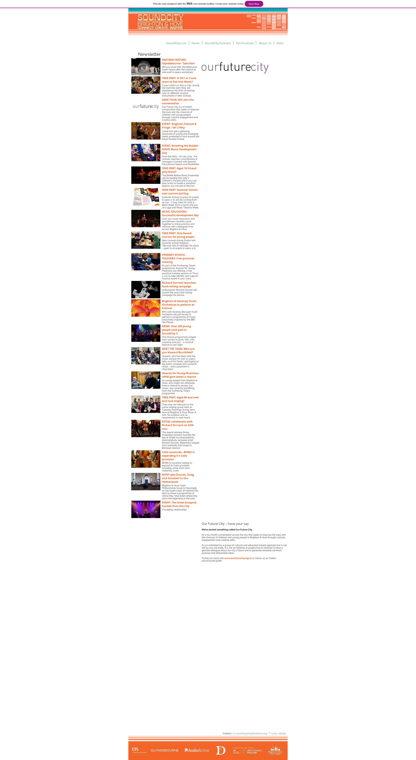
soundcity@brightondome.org (251, 733)
